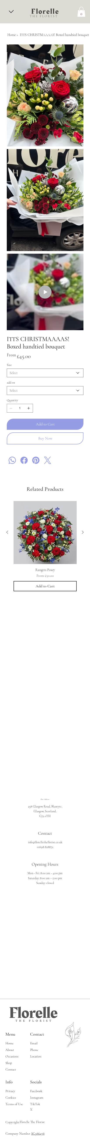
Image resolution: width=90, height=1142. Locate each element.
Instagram (36, 1098)
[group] (45, 546)
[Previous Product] (7, 532)
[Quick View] (45, 532)
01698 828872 (45, 847)
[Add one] (28, 408)
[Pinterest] (35, 460)
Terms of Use (14, 1104)
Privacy (10, 1091)
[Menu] (11, 11)
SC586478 (38, 1133)
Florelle (45, 11)
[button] (81, 12)
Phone (34, 1050)
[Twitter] (47, 460)
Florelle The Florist (32, 1122)
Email (34, 1043)
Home (9, 1043)
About (9, 1050)
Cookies (10, 1098)
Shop (8, 1063)
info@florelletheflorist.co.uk (45, 842)
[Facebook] (24, 460)
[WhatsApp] (12, 460)
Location (35, 1056)
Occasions (11, 1056)
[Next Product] (82, 532)
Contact (10, 1069)
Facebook (36, 1091)
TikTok (35, 1104)
